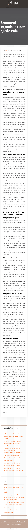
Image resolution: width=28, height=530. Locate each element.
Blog (6, 50)
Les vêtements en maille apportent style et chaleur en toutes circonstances (13, 470)
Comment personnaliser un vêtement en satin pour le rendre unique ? (12, 458)
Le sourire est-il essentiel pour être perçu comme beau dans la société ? (14, 490)
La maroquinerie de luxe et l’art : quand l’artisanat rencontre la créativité (14, 505)
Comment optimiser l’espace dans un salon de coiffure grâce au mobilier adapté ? (14, 497)
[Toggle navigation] (7, 6)
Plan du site (14, 529)
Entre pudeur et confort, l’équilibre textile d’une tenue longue (13, 436)
